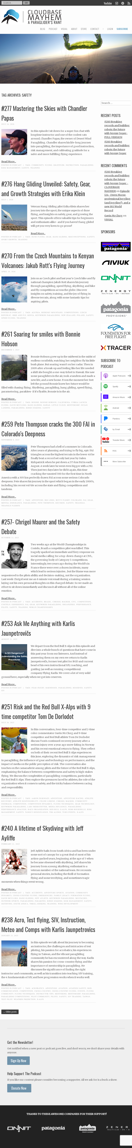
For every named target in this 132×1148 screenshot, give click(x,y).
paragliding (86, 165)
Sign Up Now (18, 1060)
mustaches (81, 898)
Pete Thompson (46, 503)
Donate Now (19, 1088)
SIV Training (74, 996)
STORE (84, 29)
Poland (81, 315)
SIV (3, 690)
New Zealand (68, 315)
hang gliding (60, 237)
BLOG (42, 29)
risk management (10, 168)
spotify (122, 3)
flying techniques (64, 804)
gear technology (84, 804)
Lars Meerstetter (37, 806)
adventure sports (54, 892)
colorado (76, 500)
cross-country (42, 991)
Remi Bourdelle (77, 809)
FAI (84, 500)
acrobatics (38, 988)
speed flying (8, 318)
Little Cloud (59, 405)
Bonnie (35, 402)
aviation (69, 892)
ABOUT (74, 29)
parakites (40, 901)
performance (83, 604)
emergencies (46, 895)
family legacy (61, 895)
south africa (21, 903)
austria (36, 312)
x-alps (80, 812)
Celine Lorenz (47, 801)
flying (48, 165)
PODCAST (53, 29)
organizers (68, 604)
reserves (78, 687)
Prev (7, 1129)
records (60, 503)
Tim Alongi (55, 812)
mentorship (73, 405)
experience (18, 604)
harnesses (51, 687)
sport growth (9, 239)
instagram (116, 3)
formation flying (80, 895)
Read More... (8, 161)
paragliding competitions (15, 996)
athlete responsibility (25, 801)
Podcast (16, 165)
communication (9, 991)
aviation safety (77, 988)
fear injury (38, 687)
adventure (37, 500)
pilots (4, 607)
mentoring (61, 993)
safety (25, 168)
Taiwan (86, 996)
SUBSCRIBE (122, 29)
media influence (58, 806)
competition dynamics (40, 804)
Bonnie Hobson (48, 402)
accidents (37, 601)
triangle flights (10, 505)
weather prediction (25, 999)
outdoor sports (10, 901)
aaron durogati (40, 798)
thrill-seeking (38, 903)
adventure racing (73, 798)
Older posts (10, 1012)
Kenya (31, 315)
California (64, 402)
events (81, 991)
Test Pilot (6, 999)
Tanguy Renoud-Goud (36, 812)
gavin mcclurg (18, 405)
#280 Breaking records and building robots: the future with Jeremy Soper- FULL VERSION (117, 129)
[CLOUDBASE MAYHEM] (31, 20)
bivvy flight (63, 500)
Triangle (80, 503)
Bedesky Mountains (52, 312)
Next (126, 1129)
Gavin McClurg (113, 215)
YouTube (108, 3)
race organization (38, 809)
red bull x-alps (58, 809)
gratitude (58, 165)
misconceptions (77, 237)
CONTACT (94, 29)
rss (129, 3)
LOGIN (110, 29)
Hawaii (46, 405)
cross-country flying (25, 895)
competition (84, 601)
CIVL (74, 601)
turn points (68, 812)
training (35, 168)
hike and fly (19, 315)
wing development (68, 903)
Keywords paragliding (47, 315)
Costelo (5, 604)
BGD (89, 988)
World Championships (41, 607)
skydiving (6, 903)
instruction (72, 165)
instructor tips (45, 993)
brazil (47, 601)
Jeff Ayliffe (41, 898)
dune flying (38, 237)
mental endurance (11, 503)
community (38, 165)
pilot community (40, 996)
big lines (49, 500)
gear (48, 237)
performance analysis (13, 809)
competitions (71, 312)
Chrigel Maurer (61, 601)
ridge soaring (33, 408)
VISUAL (64, 29)
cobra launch (79, 402)
